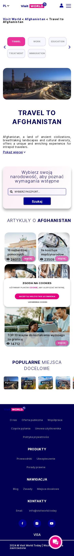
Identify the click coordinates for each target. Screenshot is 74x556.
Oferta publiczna (32, 420)
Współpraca (55, 420)
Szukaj (37, 201)
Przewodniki (24, 458)
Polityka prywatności (36, 437)
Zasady (27, 489)
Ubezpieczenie (46, 458)
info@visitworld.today (43, 510)
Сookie (33, 288)
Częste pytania (20, 428)
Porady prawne (36, 467)
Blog (15, 489)
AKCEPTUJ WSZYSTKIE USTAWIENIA (37, 296)
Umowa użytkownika (48, 428)
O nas (13, 420)
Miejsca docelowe (48, 489)
